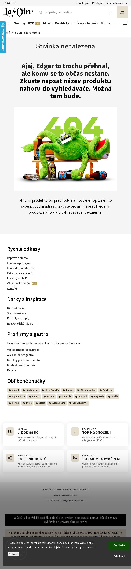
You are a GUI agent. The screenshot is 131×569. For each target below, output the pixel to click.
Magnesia (99, 396)
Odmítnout (119, 556)
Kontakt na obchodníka (21, 365)
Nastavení (13, 554)
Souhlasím (119, 545)
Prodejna (97, 3)
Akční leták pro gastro (20, 355)
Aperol (15, 390)
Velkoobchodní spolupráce (23, 350)
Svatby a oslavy (16, 313)
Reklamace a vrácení (19, 273)
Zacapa (50, 396)
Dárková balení (16, 308)
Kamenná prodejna (18, 263)
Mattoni (83, 396)
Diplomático (18, 396)
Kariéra (11, 370)
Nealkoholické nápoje (20, 324)
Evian (29, 403)
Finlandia (66, 396)
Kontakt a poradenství (20, 268)
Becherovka (32, 390)
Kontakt (12, 289)
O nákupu (83, 3)
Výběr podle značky (19, 284)
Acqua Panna (58, 403)
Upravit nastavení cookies (65, 494)
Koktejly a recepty (18, 319)
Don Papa (107, 390)
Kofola (15, 403)
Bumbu (69, 390)
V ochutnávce (115, 3)
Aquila (114, 396)
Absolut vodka (88, 390)
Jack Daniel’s (52, 390)
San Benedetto (80, 403)
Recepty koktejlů (17, 278)
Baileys (35, 396)
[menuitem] (7, 23)
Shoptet (57, 500)
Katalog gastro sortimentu (23, 360)
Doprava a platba (17, 258)
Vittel (42, 403)
